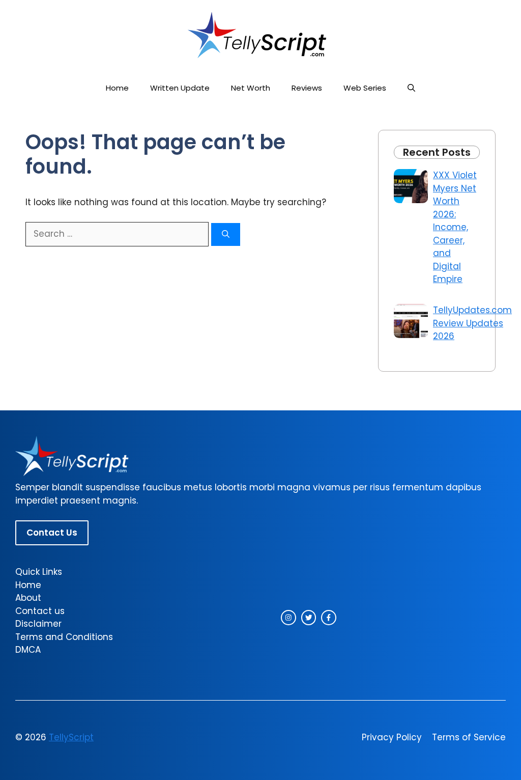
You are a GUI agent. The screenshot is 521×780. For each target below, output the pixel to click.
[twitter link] (308, 617)
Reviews (307, 87)
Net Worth (250, 87)
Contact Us (51, 532)
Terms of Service (469, 737)
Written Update (180, 87)
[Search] (225, 234)
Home (117, 87)
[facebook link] (328, 617)
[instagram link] (288, 617)
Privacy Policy (392, 737)
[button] (411, 87)
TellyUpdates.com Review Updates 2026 (472, 323)
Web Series (364, 87)
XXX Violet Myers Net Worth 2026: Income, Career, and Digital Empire (455, 227)
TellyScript (71, 737)
